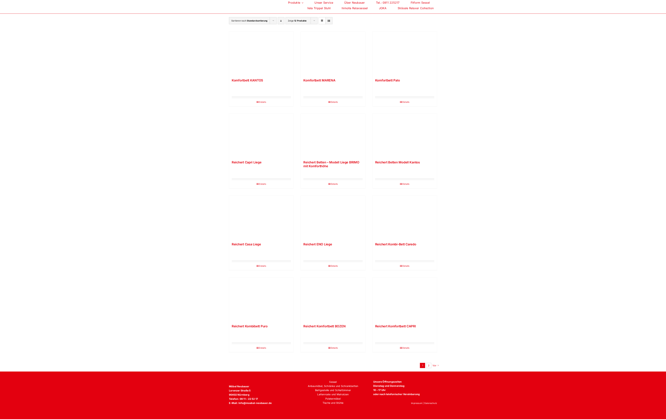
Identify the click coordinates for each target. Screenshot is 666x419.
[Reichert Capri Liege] (261, 135)
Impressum (416, 403)
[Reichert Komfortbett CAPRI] (405, 299)
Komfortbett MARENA (319, 80)
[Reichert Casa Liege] (261, 217)
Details (262, 102)
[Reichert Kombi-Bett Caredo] (405, 217)
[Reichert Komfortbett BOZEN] (333, 299)
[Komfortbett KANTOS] (261, 53)
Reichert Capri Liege (247, 162)
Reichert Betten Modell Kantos (397, 162)
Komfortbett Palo (387, 80)
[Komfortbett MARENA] (333, 53)
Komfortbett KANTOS (247, 80)
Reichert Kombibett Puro (250, 326)
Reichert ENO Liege (317, 244)
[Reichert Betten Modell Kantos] (405, 135)
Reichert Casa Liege (246, 244)
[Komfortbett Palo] (405, 53)
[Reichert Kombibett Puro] (261, 299)
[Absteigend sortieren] (281, 20)
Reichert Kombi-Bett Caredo (395, 244)
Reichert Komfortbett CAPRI (395, 326)
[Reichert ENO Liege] (333, 217)
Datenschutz (430, 403)
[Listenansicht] (329, 20)
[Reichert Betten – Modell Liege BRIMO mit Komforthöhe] (333, 135)
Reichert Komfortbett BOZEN (324, 326)
